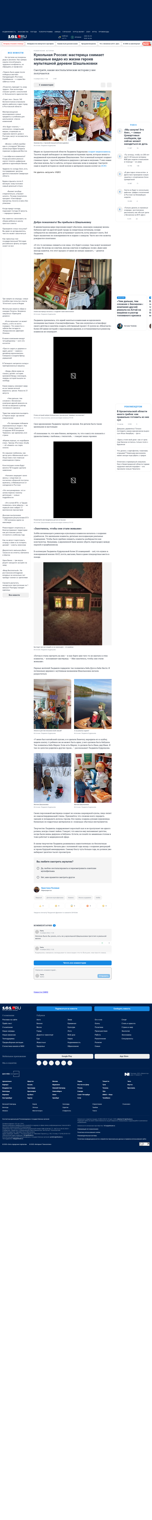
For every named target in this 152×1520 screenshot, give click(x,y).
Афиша (58, 32)
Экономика (126, 1035)
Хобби (98, 898)
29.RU (103, 166)
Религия (98, 1042)
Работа (98, 1035)
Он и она (98, 1020)
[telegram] (39, 1063)
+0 (102, 943)
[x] (63, 1063)
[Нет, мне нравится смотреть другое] (38, 877)
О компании (7, 1027)
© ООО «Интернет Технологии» (40, 1144)
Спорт (124, 1020)
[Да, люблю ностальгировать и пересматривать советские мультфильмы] (38, 868)
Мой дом (71, 1035)
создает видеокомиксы (99, 151)
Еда (38, 1039)
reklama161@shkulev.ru (125, 1119)
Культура (71, 1027)
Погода (33, 32)
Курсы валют (78, 32)
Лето (70, 1031)
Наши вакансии (9, 1035)
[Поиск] (137, 37)
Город (39, 1031)
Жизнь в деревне (84, 898)
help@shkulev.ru (18, 1138)
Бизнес (40, 1023)
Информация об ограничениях (87, 1129)
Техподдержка (8, 1039)
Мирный (39, 898)
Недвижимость (9, 32)
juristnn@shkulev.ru (56, 1137)
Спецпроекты (127, 1039)
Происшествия (101, 1031)
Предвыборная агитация (12, 1042)
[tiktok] (69, 1063)
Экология (126, 1031)
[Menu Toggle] (4, 37)
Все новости (16, 52)
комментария (46, 85)
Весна (39, 1027)
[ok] (51, 1063)
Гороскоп (66, 32)
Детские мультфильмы (55, 898)
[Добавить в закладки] (103, 85)
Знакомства (23, 32)
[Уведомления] (142, 37)
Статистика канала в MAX (13, 1046)
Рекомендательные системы (87, 1136)
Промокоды (104, 32)
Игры (94, 32)
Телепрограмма (46, 32)
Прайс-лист (7, 1023)
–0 (109, 943)
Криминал (72, 1023)
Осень (97, 1023)
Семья (97, 1046)
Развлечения (100, 1039)
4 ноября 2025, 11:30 (41, 79)
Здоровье (41, 1046)
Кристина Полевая (50, 888)
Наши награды (8, 1031)
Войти (42, 977)
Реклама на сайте (9, 1020)
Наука (70, 1039)
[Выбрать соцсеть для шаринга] (109, 85)
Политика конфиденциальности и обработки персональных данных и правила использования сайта (111, 1139)
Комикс (71, 898)
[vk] (45, 1063)
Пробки (76, 37)
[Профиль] (148, 37)
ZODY (88, 32)
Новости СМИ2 (41, 992)
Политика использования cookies (88, 1132)
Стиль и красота (128, 1023)
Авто (39, 1020)
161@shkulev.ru (28, 1135)
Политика (99, 1027)
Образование (73, 1046)
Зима (70, 1020)
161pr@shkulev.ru (109, 1126)
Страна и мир (127, 1027)
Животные (41, 1042)
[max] (57, 1063)
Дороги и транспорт (45, 1035)
